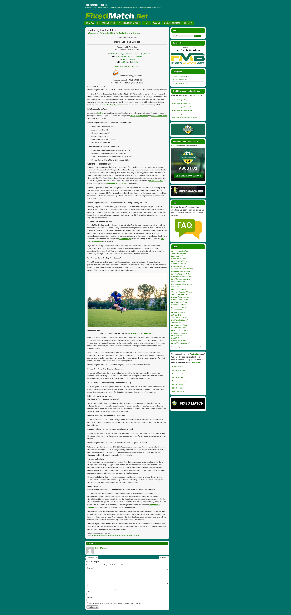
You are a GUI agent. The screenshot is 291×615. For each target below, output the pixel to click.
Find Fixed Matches (178, 289)
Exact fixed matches (179, 328)
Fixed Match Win (177, 335)
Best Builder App (177, 367)
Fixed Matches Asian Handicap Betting (184, 117)
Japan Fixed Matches (179, 317)
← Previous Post (92, 558)
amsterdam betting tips (99, 535)
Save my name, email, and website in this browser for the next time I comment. (115, 603)
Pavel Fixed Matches (179, 340)
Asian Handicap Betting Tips (181, 103)
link (176, 213)
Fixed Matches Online (179, 302)
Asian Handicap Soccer (179, 114)
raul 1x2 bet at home (132, 535)
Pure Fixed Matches (178, 305)
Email (89, 592)
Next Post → (164, 558)
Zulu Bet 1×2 (176, 315)
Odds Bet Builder (177, 388)
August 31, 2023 (107, 33)
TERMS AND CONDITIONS (171, 23)
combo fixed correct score (116, 535)
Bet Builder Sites (177, 377)
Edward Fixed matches (179, 299)
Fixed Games (176, 287)
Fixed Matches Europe (179, 325)
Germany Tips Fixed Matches (182, 292)
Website (89, 597)
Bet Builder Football (178, 370)
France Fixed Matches (179, 330)
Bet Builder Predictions (179, 374)
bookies (100, 113)
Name (89, 586)
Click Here (175, 146)
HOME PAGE (90, 23)
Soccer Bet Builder (178, 391)
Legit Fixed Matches (178, 312)
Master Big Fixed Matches (101, 30)
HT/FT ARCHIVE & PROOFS (106, 23)
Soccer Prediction (177, 310)
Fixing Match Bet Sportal (180, 343)
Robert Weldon (94, 33)
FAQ (146, 23)
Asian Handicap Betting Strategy (182, 110)
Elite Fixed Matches (178, 307)
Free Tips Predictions (123, 33)
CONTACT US (188, 23)
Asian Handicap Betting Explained (183, 107)
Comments (136, 33)
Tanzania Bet (176, 323)
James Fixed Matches (179, 251)
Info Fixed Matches (178, 83)
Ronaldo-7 (175, 338)
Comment (90, 568)
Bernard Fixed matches (180, 297)
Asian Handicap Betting (179, 100)
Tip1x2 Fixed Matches (179, 294)
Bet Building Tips (177, 384)
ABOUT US (156, 23)
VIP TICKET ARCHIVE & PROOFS (129, 23)
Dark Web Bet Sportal (179, 320)
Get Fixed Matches (178, 80)
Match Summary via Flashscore (127, 66)
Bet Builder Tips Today (179, 381)
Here (173, 207)
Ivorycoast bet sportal (179, 333)
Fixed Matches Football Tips (96, 5)
